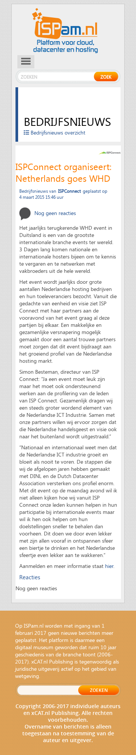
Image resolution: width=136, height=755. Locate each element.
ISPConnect (69, 191)
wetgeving (27, 675)
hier (109, 565)
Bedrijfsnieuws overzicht (57, 132)
